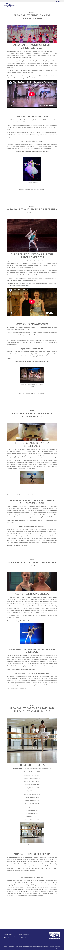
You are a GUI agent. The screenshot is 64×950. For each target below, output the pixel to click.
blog (30, 12)
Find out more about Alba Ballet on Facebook (32, 393)
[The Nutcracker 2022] (32, 33)
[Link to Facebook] (56, 1)
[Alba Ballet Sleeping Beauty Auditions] (32, 235)
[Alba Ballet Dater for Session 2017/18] (32, 740)
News (33, 12)
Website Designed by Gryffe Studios (53, 946)
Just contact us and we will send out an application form (31, 152)
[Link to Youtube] (59, 1)
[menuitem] (9, 5)
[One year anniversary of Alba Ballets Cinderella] (32, 581)
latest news (24, 891)
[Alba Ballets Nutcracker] (32, 432)
